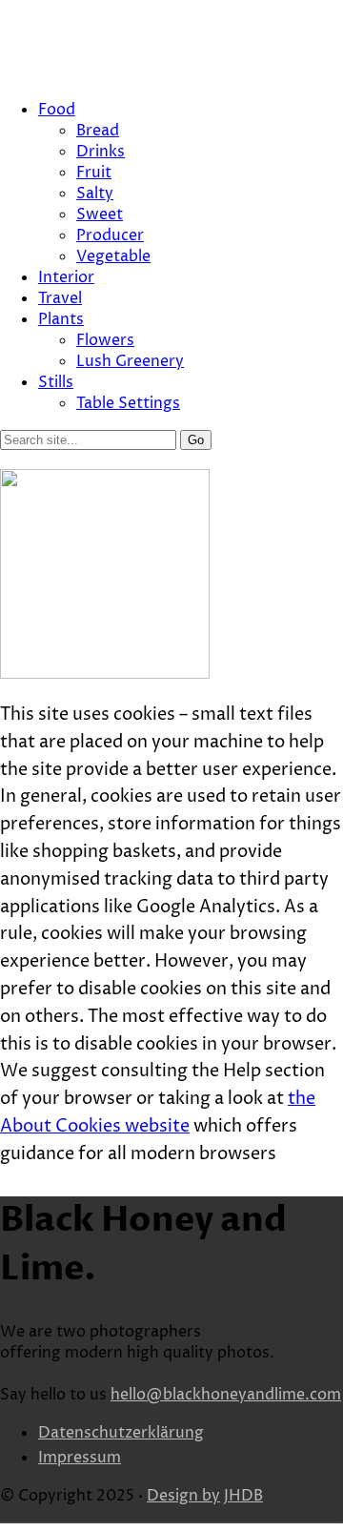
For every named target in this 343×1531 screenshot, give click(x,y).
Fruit (93, 172)
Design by (183, 1495)
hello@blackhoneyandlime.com (226, 1394)
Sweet (99, 214)
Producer (110, 235)
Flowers (105, 340)
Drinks (100, 151)
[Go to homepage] (105, 673)
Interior (66, 277)
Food (56, 109)
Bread (97, 130)
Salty (94, 193)
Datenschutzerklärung (121, 1432)
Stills (55, 382)
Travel (60, 298)
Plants (61, 319)
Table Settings (128, 403)
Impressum (79, 1457)
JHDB (243, 1495)
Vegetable (113, 256)
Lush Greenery (130, 361)
